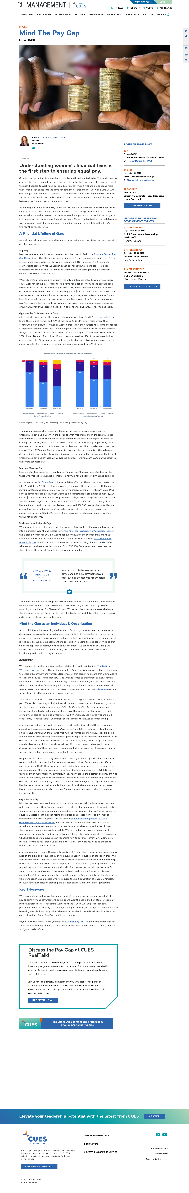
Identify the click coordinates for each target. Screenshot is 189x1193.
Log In (163, 2)
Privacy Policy (161, 1154)
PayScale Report (107, 317)
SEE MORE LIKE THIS (142, 205)
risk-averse (103, 689)
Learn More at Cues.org (38, 1166)
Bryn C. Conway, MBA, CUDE (50, 137)
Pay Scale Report (47, 482)
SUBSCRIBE (153, 1116)
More (160, 14)
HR (144, 14)
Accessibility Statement (157, 1159)
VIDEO (144, 154)
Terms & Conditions (159, 1148)
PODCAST (144, 194)
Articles (119, 8)
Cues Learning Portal (97, 1135)
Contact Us (91, 1144)
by (125, 161)
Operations (131, 14)
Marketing (114, 14)
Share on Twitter (69, 591)
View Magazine (143, 2)
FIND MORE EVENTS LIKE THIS (142, 286)
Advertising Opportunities (100, 1152)
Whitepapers (165, 8)
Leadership (44, 14)
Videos (149, 8)
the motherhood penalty (84, 818)
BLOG (139, 173)
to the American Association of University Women (87, 530)
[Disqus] (68, 1075)
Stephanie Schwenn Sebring (140, 180)
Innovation (96, 14)
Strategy (27, 14)
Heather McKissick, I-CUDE (139, 161)
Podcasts (135, 8)
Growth (79, 14)
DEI (152, 14)
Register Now (42, 1000)
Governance (63, 14)
